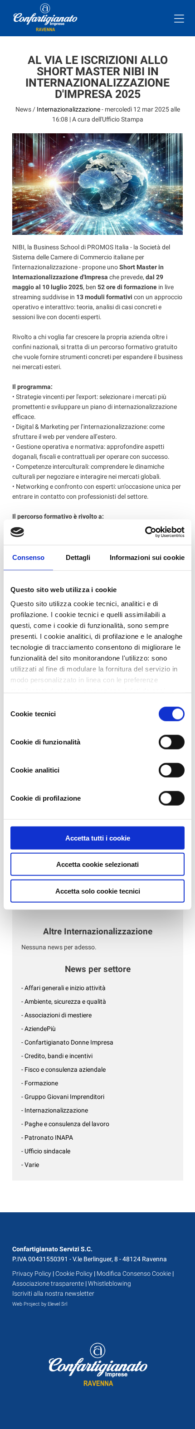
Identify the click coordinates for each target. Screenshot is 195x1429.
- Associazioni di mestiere (56, 1015)
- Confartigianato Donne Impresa (67, 1042)
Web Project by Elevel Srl (39, 1304)
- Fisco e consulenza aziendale (63, 1069)
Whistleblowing (109, 1283)
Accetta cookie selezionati (97, 864)
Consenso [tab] (28, 557)
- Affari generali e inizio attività (63, 988)
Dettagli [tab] (78, 557)
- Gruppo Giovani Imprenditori (62, 1096)
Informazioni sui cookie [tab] (147, 557)
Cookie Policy (74, 1273)
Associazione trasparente (48, 1283)
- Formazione (39, 1083)
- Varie (30, 1164)
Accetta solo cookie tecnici (97, 890)
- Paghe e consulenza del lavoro (65, 1124)
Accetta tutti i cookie (97, 837)
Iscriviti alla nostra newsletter (53, 1293)
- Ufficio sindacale (45, 1151)
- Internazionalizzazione (54, 1110)
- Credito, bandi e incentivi (57, 1056)
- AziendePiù (38, 1028)
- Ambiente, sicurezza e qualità (63, 1001)
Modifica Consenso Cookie (134, 1273)
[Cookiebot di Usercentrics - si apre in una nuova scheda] (145, 532)
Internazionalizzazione (68, 109)
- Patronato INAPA (47, 1137)
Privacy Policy (31, 1273)
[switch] (172, 741)
